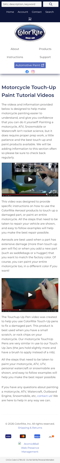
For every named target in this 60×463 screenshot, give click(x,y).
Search (49, 11)
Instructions (15, 57)
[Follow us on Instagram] (33, 72)
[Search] (50, 4)
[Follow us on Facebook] (27, 72)
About (15, 49)
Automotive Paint (28, 65)
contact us (44, 396)
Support (45, 57)
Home (10, 11)
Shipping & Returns (30, 427)
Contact (37, 11)
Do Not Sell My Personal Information (40, 460)
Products (45, 49)
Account (23, 11)
